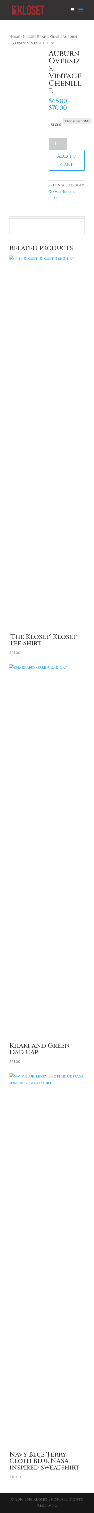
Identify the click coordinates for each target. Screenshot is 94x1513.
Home (15, 37)
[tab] (47, 217)
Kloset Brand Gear (41, 37)
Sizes (56, 124)
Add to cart (66, 160)
